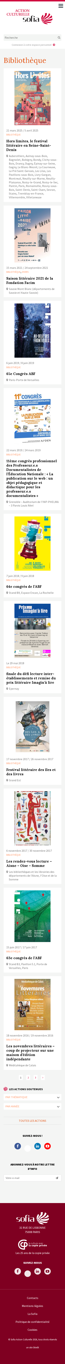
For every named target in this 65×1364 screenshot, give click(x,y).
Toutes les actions (32, 1120)
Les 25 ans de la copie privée (33, 1253)
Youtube (47, 1146)
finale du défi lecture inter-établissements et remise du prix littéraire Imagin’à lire (31, 678)
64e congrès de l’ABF (24, 586)
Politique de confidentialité (32, 1322)
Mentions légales (32, 1306)
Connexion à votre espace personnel (31, 44)
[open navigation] (60, 6)
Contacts (32, 1298)
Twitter (27, 1148)
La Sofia (32, 1314)
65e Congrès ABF (20, 374)
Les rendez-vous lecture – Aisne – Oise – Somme (29, 863)
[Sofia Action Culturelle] (29, 25)
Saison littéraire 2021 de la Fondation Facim (29, 280)
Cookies (32, 1329)
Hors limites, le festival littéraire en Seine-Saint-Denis (28, 145)
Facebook (17, 1146)
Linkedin (37, 1146)
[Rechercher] (56, 37)
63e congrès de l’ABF (24, 958)
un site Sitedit (32, 1347)
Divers (25, 271)
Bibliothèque (13, 134)
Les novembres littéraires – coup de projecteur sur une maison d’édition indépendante (30, 1052)
